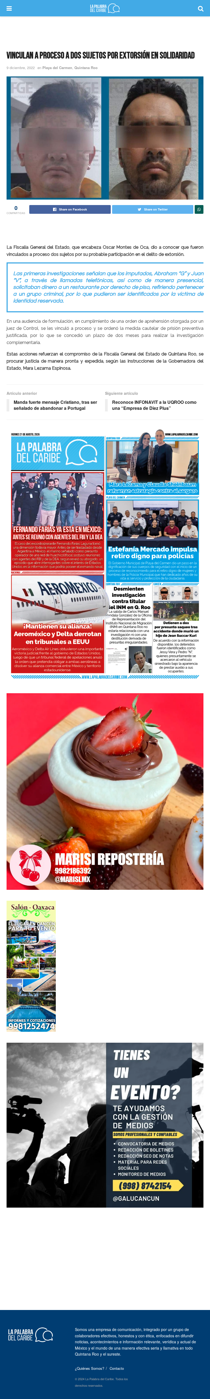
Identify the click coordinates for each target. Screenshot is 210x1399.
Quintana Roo (86, 67)
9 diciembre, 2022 (21, 67)
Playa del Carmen (57, 67)
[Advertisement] (105, 33)
